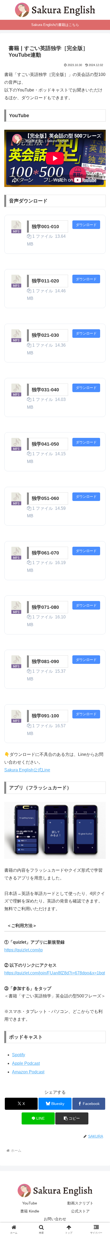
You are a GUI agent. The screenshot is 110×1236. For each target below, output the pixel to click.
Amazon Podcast (28, 1072)
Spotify (18, 1055)
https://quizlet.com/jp (23, 950)
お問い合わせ (55, 1219)
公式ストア (80, 1211)
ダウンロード (86, 225)
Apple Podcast (26, 1063)
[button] (71, 1118)
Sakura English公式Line (27, 770)
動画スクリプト (80, 1203)
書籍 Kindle (29, 1211)
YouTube (29, 1203)
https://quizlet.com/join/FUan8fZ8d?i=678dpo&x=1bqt (54, 973)
